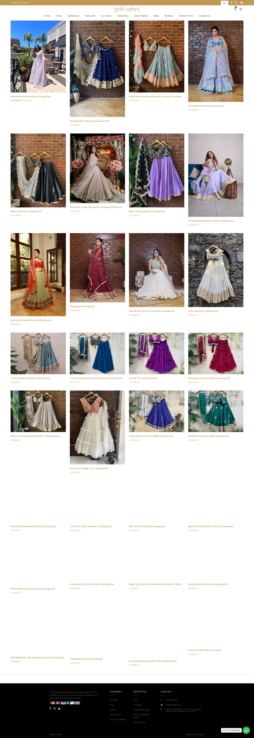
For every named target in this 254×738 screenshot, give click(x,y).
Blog (112, 705)
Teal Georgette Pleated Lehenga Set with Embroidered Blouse (104, 378)
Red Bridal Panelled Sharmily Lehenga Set (33, 526)
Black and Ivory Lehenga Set (26, 211)
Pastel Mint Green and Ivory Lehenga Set (33, 589)
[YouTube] (59, 708)
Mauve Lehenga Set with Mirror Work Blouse (35, 436)
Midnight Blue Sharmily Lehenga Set (89, 121)
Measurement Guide (141, 710)
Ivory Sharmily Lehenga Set (203, 311)
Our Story (114, 700)
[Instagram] (55, 708)
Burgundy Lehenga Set (82, 306)
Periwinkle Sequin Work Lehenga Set (31, 96)
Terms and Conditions (118, 719)
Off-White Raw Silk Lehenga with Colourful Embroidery (41, 657)
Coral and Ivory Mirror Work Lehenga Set (92, 584)
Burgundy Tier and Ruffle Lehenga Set (209, 378)
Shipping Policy (140, 722)
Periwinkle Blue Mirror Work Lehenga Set (210, 221)
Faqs (135, 700)
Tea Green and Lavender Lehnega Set (91, 526)
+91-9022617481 (171, 700)
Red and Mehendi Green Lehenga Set (31, 320)
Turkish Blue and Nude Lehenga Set (30, 378)
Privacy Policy (115, 715)
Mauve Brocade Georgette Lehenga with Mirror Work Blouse (103, 207)
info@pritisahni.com (173, 705)
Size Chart (138, 705)
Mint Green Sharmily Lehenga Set (147, 526)
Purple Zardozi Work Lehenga (204, 650)
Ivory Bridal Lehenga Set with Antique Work (153, 661)
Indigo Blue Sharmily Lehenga (86, 659)
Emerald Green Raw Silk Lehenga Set (208, 436)
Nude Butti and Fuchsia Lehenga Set (208, 584)
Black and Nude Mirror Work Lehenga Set (211, 526)
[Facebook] (50, 708)
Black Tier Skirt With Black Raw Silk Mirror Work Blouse (159, 584)
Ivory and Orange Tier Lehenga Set (89, 468)
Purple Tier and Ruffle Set (143, 378)
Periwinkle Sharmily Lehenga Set (206, 106)
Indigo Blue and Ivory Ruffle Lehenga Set (151, 436)
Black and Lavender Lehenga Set (147, 211)
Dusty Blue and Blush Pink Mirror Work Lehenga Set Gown (160, 96)
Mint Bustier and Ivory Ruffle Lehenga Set (151, 311)
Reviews (113, 710)
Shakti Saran (199, 734)
